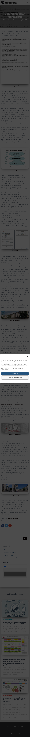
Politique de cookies (11, 380)
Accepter (15, 373)
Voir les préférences (15, 377)
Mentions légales (19, 380)
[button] (28, 356)
